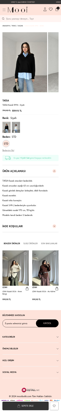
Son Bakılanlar (49, 243)
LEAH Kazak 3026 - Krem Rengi (12, 292)
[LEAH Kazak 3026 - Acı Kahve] (45, 268)
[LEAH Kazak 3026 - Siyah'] (27, 299)
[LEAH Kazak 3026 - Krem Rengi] (15, 268)
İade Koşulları (12, 226)
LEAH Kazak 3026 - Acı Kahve (43, 291)
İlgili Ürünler (31, 243)
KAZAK (20, 26)
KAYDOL (47, 323)
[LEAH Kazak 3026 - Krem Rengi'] (23, 299)
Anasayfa (6, 26)
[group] (24, 62)
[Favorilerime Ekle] (25, 253)
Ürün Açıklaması (14, 171)
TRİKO (14, 26)
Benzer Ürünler (12, 243)
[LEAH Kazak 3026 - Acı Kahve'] (25, 299)
